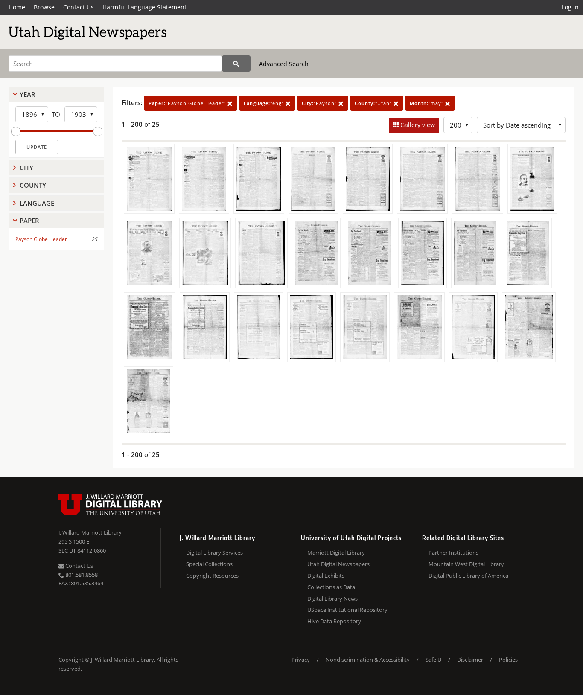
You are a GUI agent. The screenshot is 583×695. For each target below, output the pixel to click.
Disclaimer (470, 659)
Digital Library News (332, 598)
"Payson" (320, 103)
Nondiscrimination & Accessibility (368, 659)
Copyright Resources (212, 575)
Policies (508, 659)
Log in (570, 7)
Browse (44, 7)
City (26, 167)
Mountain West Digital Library (466, 564)
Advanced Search (284, 64)
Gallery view (417, 125)
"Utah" (374, 103)
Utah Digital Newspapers (338, 564)
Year (27, 94)
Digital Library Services (214, 552)
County (33, 185)
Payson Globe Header (41, 239)
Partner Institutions (453, 552)
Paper (29, 220)
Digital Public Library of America (468, 575)
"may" (427, 103)
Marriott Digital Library (336, 552)
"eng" (265, 103)
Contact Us (78, 7)
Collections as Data (331, 587)
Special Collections (209, 564)
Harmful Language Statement (144, 7)
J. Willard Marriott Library (90, 532)
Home (17, 7)
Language (37, 203)
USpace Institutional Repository (347, 610)
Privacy (301, 659)
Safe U (433, 659)
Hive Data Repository (334, 621)
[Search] (236, 63)
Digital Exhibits (325, 575)
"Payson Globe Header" (188, 103)
